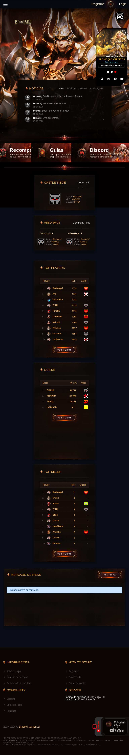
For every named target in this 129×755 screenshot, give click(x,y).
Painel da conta (77, 683)
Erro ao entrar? (46, 117)
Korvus (56, 520)
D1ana (56, 498)
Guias (61, 152)
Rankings (11, 710)
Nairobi (56, 322)
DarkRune (57, 316)
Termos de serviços (17, 677)
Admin (56, 503)
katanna (56, 543)
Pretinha (57, 532)
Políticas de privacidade (19, 683)
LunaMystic (58, 526)
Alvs (54, 294)
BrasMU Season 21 (29, 726)
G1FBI (55, 305)
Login (122, 4)
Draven (56, 537)
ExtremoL (57, 334)
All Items (110, 575)
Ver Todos (64, 350)
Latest (61, 88)
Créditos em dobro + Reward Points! (57, 96)
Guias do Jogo (14, 704)
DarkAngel (58, 288)
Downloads (75, 677)
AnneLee (57, 328)
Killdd (55, 515)
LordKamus (58, 339)
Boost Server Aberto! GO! (51, 110)
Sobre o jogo (14, 671)
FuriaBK (56, 311)
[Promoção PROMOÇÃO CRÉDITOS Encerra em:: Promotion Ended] (111, 85)
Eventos (82, 88)
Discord (11, 698)
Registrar (98, 4)
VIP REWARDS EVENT (49, 103)
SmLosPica (58, 299)
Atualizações (96, 88)
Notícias (71, 88)
